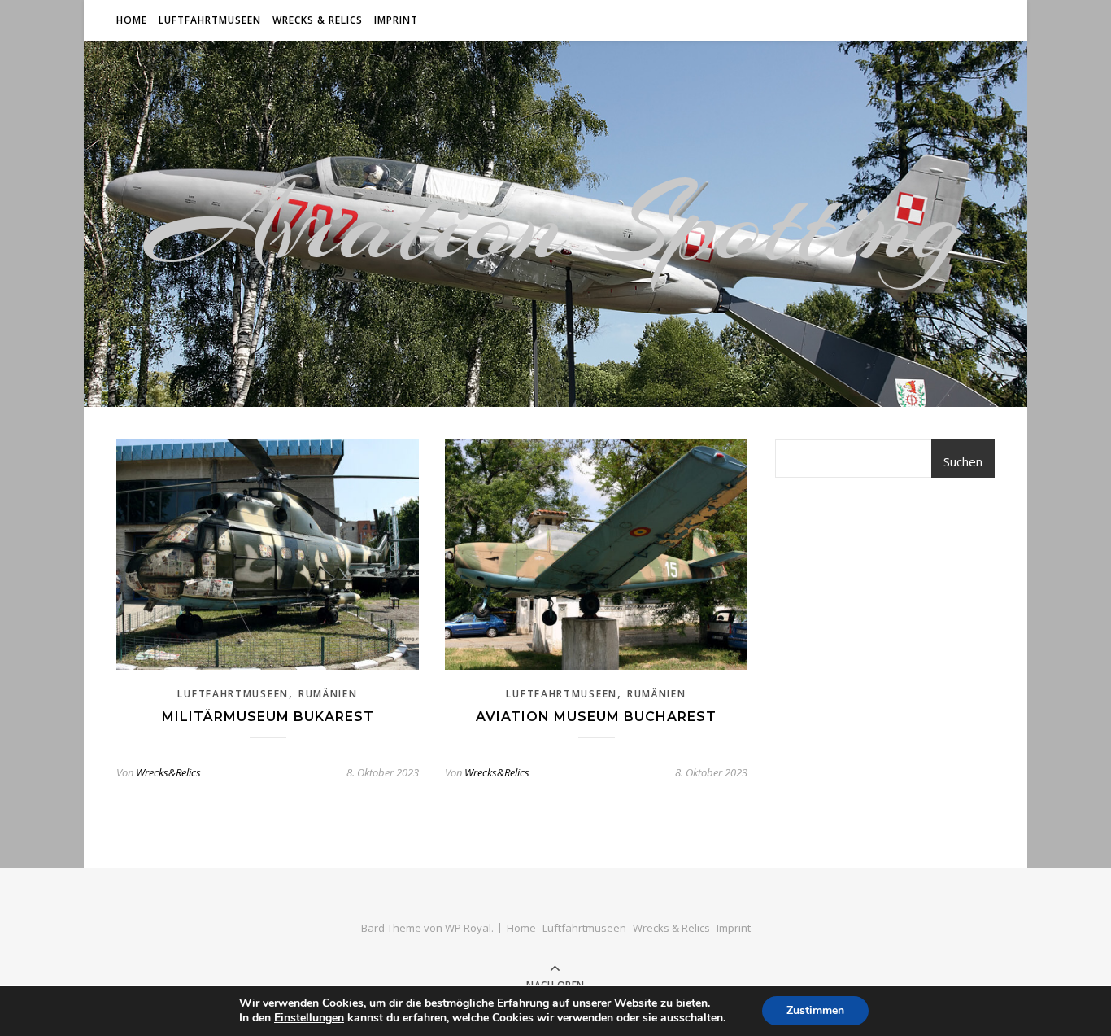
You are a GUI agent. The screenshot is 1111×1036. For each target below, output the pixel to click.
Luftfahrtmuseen (210, 20)
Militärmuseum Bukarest (268, 716)
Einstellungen (309, 1018)
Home (131, 20)
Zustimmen (815, 1010)
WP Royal (468, 927)
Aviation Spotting (555, 224)
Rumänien (328, 694)
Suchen (962, 461)
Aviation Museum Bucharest (596, 716)
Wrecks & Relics (317, 20)
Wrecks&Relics (168, 772)
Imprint (396, 20)
